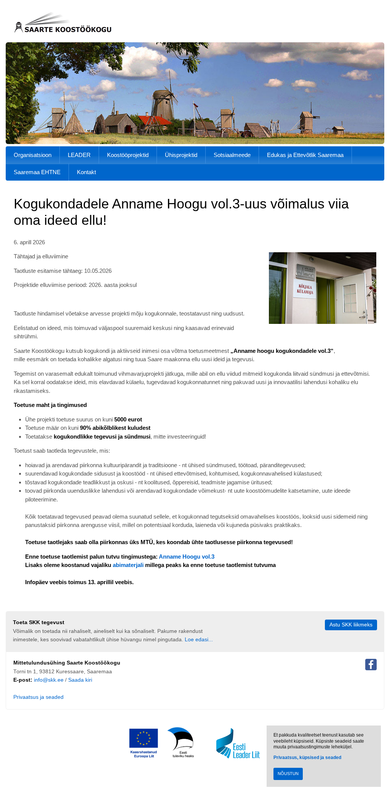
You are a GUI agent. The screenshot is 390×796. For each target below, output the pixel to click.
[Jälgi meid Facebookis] (371, 666)
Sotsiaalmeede (232, 155)
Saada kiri (80, 680)
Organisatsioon (32, 155)
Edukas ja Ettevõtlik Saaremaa (305, 155)
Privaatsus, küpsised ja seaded (307, 757)
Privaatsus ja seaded (38, 697)
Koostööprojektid (128, 155)
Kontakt (86, 172)
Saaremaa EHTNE (37, 172)
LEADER (79, 155)
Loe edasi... (199, 639)
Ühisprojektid (181, 155)
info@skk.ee (49, 680)
